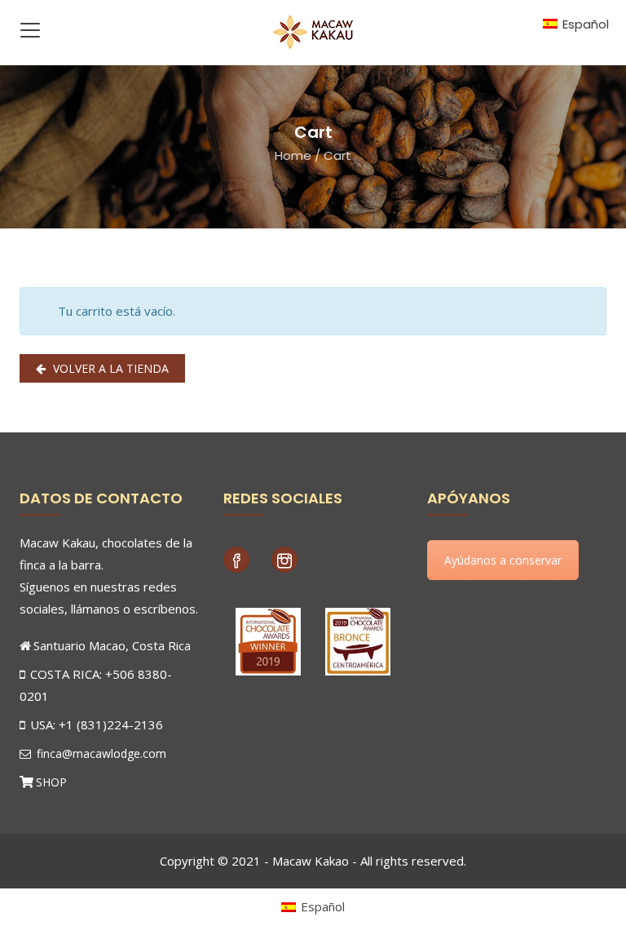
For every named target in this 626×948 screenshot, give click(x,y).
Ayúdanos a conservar (503, 560)
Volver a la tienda (109, 368)
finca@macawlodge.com (99, 753)
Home (293, 155)
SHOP (51, 782)
